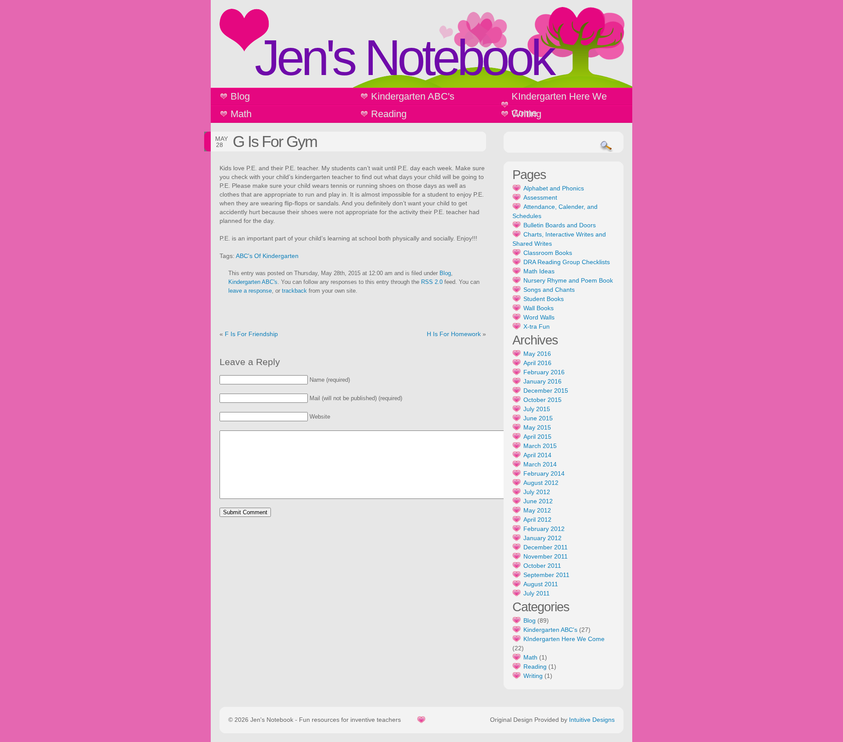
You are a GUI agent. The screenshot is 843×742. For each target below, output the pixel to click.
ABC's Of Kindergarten (267, 255)
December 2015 (545, 390)
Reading (389, 113)
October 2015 (542, 399)
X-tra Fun (536, 326)
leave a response (250, 291)
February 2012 (544, 528)
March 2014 (540, 464)
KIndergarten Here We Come (559, 104)
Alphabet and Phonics (553, 188)
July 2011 (536, 593)
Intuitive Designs (592, 719)
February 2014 (544, 473)
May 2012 (537, 510)
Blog (240, 96)
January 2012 (542, 537)
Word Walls (539, 317)
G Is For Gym (275, 142)
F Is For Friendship (251, 333)
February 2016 (544, 372)
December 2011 (545, 547)
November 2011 (545, 556)
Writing (526, 113)
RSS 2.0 (432, 282)
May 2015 (537, 427)
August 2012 (540, 482)
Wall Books (538, 308)
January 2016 (542, 381)
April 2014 (537, 455)
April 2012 (537, 519)
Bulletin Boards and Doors (559, 225)
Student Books (543, 298)
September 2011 (546, 574)
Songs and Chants (549, 289)
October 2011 (542, 565)
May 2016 (537, 353)
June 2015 (538, 418)
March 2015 (540, 445)
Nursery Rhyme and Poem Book (568, 280)
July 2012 (536, 491)
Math (241, 113)
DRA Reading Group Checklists (566, 261)
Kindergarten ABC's (412, 96)
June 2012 (538, 501)
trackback (294, 291)
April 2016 (537, 362)
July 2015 (536, 408)
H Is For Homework (454, 333)
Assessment (540, 197)
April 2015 (537, 436)
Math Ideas (539, 271)
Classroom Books (547, 252)
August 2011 (540, 584)
